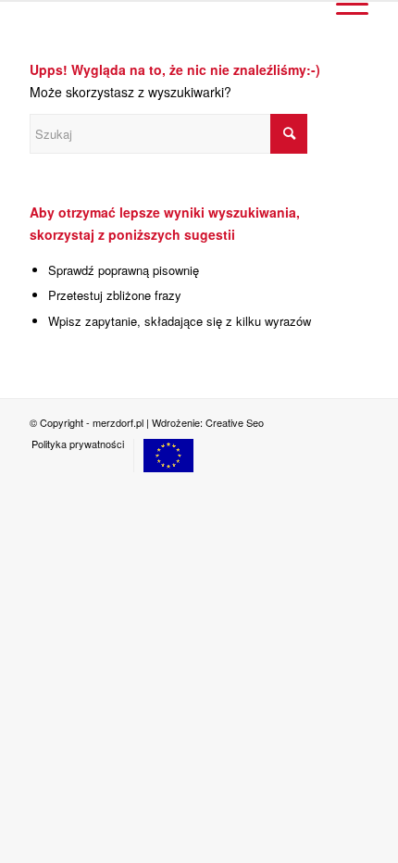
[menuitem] (77, 443)
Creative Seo (234, 422)
